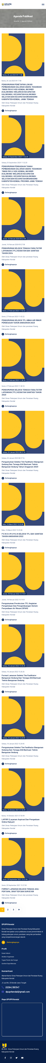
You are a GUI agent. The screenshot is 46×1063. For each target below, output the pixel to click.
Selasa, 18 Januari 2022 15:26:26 (14, 666)
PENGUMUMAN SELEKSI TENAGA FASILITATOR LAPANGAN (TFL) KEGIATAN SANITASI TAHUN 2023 (22, 392)
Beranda (16, 21)
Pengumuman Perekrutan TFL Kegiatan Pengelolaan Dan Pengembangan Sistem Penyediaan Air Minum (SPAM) (20, 605)
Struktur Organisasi (8, 957)
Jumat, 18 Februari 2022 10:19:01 (14, 594)
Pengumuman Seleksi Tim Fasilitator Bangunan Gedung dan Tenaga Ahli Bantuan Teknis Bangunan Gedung (22, 750)
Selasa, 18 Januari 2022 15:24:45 (14, 738)
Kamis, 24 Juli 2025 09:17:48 (12, 75)
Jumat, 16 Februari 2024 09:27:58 (14, 239)
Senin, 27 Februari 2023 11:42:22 (14, 311)
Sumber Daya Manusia (9, 963)
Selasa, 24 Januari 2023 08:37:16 (14, 452)
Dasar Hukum (6, 953)
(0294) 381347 (12, 987)
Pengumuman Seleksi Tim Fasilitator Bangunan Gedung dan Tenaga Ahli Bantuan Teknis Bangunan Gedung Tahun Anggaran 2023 (22, 464)
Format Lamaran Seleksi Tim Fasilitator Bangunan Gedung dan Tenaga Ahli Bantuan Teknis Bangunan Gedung (21, 677)
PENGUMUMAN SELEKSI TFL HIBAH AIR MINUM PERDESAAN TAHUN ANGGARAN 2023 (21, 321)
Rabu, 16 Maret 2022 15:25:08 (13, 524)
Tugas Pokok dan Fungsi (10, 960)
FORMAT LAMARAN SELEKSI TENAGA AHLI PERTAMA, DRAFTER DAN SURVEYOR (20, 890)
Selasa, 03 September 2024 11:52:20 (15, 157)
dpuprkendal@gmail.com (18, 991)
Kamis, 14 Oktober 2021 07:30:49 (14, 810)
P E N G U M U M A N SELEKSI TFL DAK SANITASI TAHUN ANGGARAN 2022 (22, 535)
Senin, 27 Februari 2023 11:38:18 (14, 380)
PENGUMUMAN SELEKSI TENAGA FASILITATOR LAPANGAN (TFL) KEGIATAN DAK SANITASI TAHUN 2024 (22, 250)
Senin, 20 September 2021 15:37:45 (15, 879)
